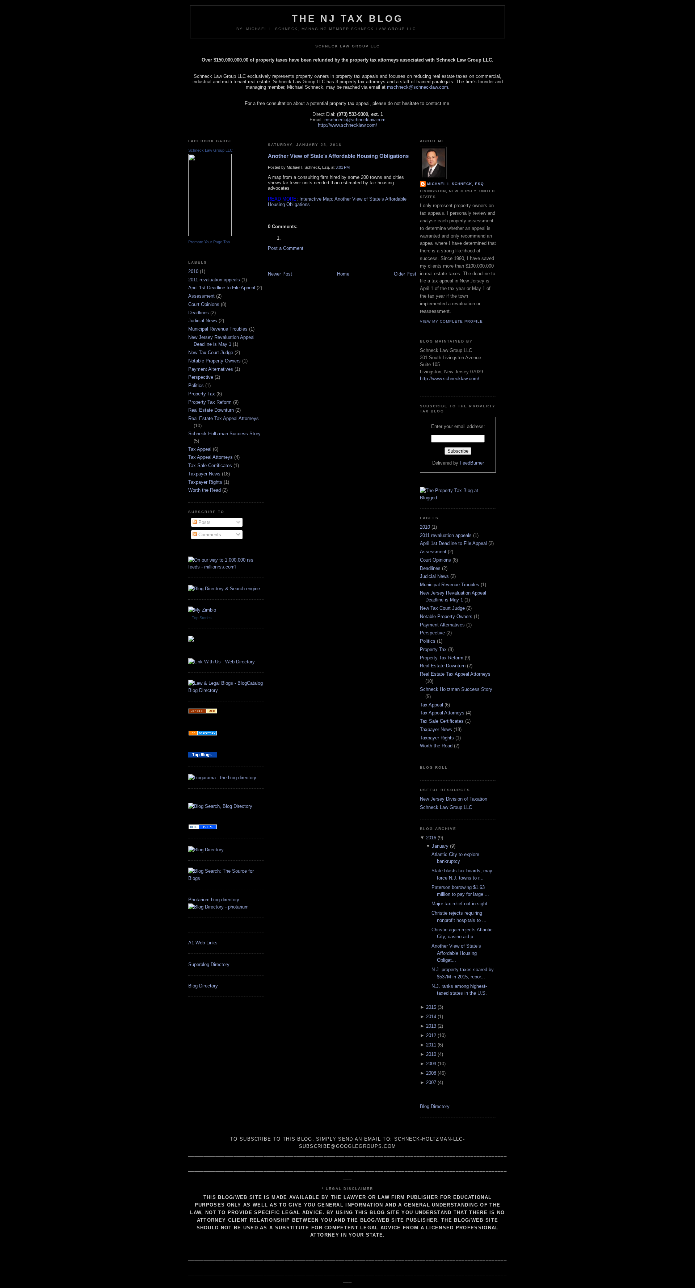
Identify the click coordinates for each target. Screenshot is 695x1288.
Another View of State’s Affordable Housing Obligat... (456, 953)
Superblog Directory (208, 964)
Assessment (201, 296)
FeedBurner (472, 463)
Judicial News (202, 320)
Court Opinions (203, 304)
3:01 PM (343, 167)
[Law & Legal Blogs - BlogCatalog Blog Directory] (226, 690)
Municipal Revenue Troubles (218, 329)
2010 (193, 271)
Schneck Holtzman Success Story (224, 433)
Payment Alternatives (210, 369)
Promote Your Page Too (209, 242)
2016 (431, 837)
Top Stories (202, 618)
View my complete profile (451, 321)
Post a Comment (285, 248)
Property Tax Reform (210, 402)
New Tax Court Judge (210, 352)
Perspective (200, 377)
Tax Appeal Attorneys (210, 457)
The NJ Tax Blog (348, 18)
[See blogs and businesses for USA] (202, 712)
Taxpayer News (204, 474)
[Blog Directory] (206, 849)
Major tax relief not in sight (459, 903)
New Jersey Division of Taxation (453, 799)
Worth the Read (204, 490)
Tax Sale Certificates (210, 465)
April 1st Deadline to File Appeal (221, 287)
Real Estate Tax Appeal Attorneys (223, 418)
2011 (431, 1045)
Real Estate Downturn (211, 410)
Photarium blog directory (213, 899)
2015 (431, 1007)
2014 (431, 1016)
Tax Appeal (199, 449)
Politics (196, 385)
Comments (209, 534)
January (440, 846)
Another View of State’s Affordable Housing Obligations (338, 156)
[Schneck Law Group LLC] (210, 234)
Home (343, 274)
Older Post (405, 274)
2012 (431, 1035)
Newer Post (280, 274)
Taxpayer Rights (205, 482)
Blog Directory (203, 986)
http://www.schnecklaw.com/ (347, 125)
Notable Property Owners (214, 361)
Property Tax (201, 394)
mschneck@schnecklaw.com (417, 87)
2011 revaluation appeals (214, 279)
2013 (431, 1026)
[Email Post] (268, 214)
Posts (204, 522)
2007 (431, 1082)
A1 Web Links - (204, 942)
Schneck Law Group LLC (210, 150)
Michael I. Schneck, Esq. (456, 184)
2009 (431, 1063)
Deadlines (198, 312)
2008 (431, 1073)
